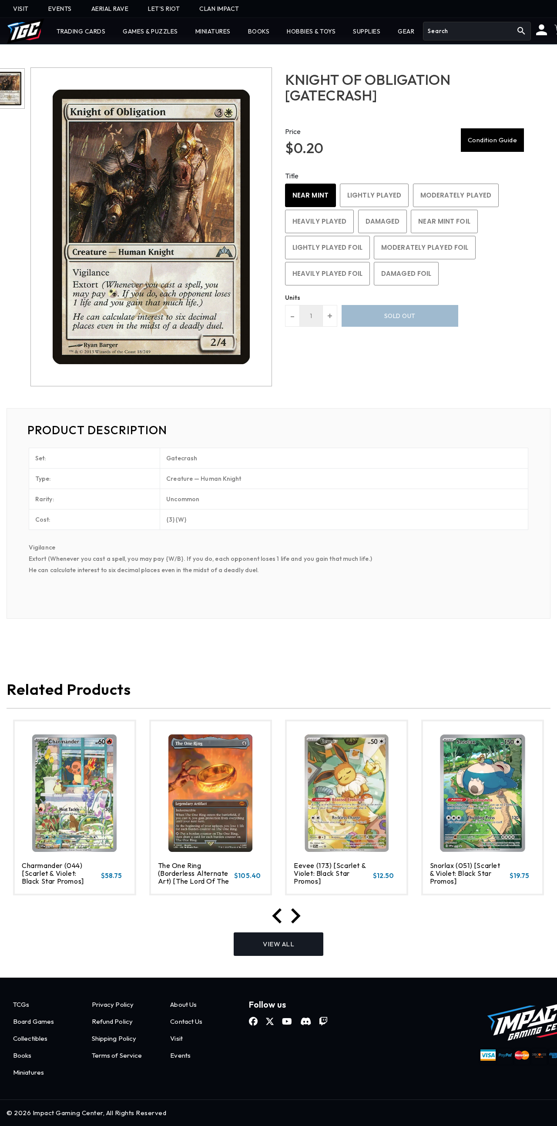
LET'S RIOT (164, 9)
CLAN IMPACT (219, 9)
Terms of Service (117, 1055)
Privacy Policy (113, 1004)
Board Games (33, 1021)
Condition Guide (492, 140)
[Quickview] (43, 885)
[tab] (278, 430)
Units (293, 298)
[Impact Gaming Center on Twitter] (269, 1021)
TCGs (21, 1004)
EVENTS (60, 9)
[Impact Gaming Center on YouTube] (287, 1021)
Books (22, 1055)
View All (278, 944)
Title (292, 175)
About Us (183, 1004)
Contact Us (186, 1021)
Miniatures (28, 1072)
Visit (176, 1038)
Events (180, 1055)
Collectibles (30, 1038)
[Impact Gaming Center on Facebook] (253, 1021)
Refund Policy (112, 1021)
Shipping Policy (114, 1038)
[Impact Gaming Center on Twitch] (323, 1021)
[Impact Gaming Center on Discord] (305, 1021)
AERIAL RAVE (110, 9)
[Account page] (541, 33)
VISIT (21, 9)
